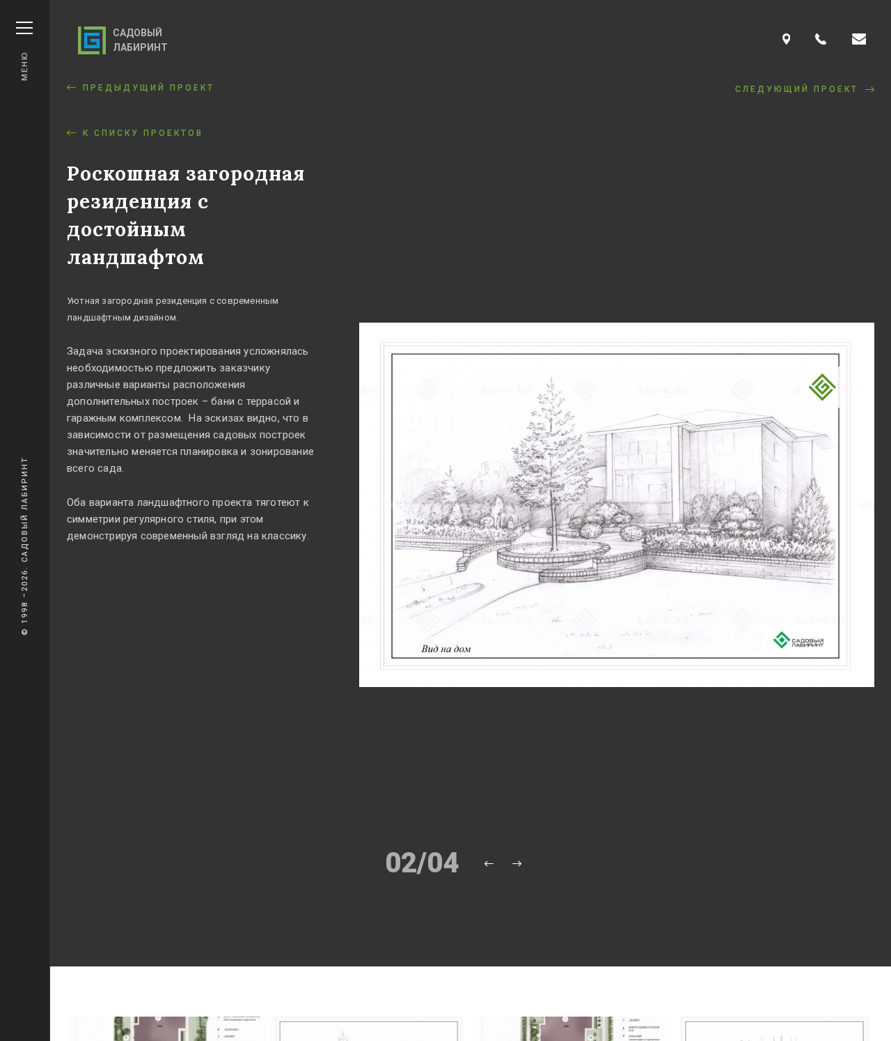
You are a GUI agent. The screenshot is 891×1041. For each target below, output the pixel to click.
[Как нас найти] (786, 40)
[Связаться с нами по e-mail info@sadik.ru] (859, 40)
